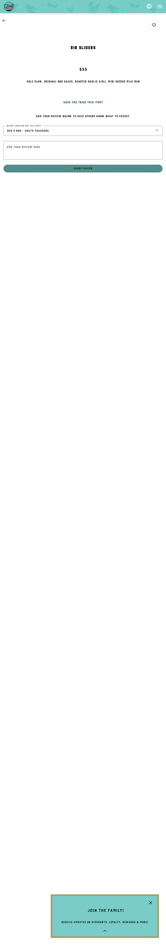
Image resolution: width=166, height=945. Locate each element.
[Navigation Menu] (160, 6)
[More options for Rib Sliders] (154, 25)
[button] (5, 20)
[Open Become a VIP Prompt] (104, 931)
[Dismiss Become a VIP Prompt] (150, 902)
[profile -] (149, 6)
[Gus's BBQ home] (22, 6)
